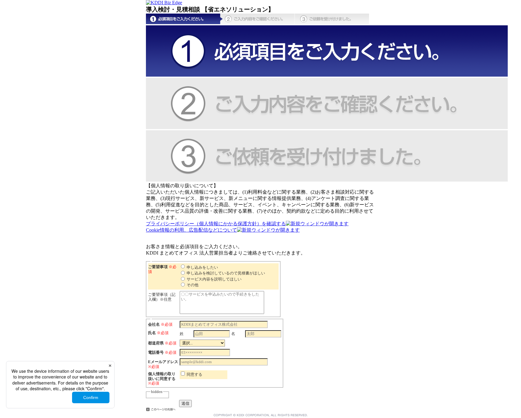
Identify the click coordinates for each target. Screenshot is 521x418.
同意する (194, 374)
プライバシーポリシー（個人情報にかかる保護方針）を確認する (216, 223)
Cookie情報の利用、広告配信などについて (191, 230)
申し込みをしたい (202, 267)
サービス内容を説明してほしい (214, 279)
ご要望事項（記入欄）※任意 (161, 297)
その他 (192, 285)
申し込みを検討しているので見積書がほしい (226, 273)
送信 (185, 403)
